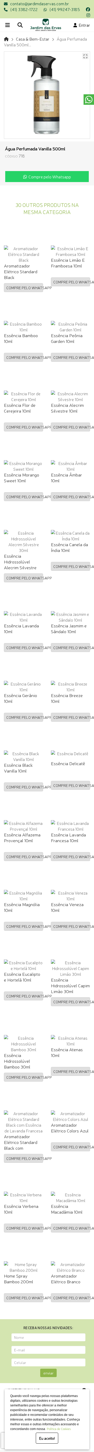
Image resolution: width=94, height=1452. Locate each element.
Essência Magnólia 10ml (22, 907)
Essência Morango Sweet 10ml (21, 477)
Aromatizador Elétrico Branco (65, 1278)
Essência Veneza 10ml (67, 907)
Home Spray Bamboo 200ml (18, 1278)
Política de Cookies (58, 1429)
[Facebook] (88, 9)
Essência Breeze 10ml (67, 698)
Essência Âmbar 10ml (66, 477)
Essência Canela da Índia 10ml (69, 547)
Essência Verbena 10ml (21, 1209)
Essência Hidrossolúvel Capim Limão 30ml (70, 985)
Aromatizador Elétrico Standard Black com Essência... (20, 1145)
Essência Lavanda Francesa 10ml (68, 837)
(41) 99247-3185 (64, 9)
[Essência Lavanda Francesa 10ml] (70, 826)
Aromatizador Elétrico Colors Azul (70, 1127)
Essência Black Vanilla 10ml (18, 768)
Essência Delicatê (68, 763)
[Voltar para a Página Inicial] (6, 39)
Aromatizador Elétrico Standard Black (20, 271)
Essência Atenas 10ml (67, 1052)
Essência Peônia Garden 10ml (67, 338)
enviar (48, 1373)
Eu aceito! (47, 1438)
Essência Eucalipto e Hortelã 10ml (22, 977)
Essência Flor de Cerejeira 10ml (20, 408)
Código (11, 156)
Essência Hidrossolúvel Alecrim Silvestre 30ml (20, 564)
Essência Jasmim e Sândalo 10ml (69, 628)
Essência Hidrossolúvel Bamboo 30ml (17, 1061)
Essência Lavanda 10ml (21, 628)
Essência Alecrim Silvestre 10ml (67, 408)
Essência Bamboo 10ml (21, 338)
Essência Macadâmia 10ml (67, 1209)
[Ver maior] (85, 56)
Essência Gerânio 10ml (20, 698)
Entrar (83, 25)
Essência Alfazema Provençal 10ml (22, 837)
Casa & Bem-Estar (32, 39)
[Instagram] (88, 15)
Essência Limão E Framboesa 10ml (68, 263)
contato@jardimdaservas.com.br (39, 3)
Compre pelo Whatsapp (49, 176)
